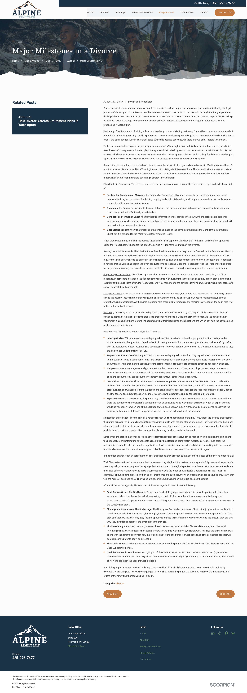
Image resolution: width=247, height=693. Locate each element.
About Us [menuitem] (104, 12)
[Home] (26, 9)
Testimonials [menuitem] (187, 12)
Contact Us (145, 659)
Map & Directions (76, 646)
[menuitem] (16, 687)
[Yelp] (219, 633)
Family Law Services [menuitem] (142, 12)
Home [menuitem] (90, 12)
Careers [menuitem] (204, 12)
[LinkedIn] (212, 633)
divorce (120, 583)
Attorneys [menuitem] (121, 12)
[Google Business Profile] (233, 633)
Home (143, 633)
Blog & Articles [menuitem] (166, 12)
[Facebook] (226, 633)
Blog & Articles (147, 653)
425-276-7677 (224, 3)
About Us (144, 640)
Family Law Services (150, 646)
